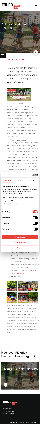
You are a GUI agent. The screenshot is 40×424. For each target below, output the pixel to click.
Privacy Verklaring (24, 422)
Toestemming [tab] (7, 180)
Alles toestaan (20, 237)
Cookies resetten (13, 422)
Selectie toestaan (20, 242)
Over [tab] (32, 180)
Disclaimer (33, 422)
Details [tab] (20, 180)
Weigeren (20, 248)
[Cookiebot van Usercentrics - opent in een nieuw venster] (30, 175)
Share (35, 52)
